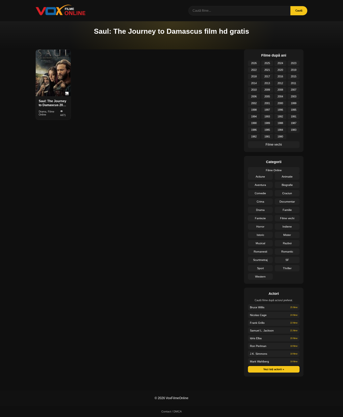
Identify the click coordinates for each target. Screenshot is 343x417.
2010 (254, 89)
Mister (287, 234)
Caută (298, 10)
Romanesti (260, 251)
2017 (267, 76)
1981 (267, 136)
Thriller (287, 268)
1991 (293, 116)
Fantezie (260, 218)
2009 (267, 89)
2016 (280, 76)
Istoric (260, 234)
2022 (254, 69)
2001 (267, 103)
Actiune (260, 176)
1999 (293, 103)
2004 (280, 96)
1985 (267, 129)
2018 (254, 76)
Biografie (287, 184)
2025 (267, 63)
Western (260, 276)
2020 (280, 69)
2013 (267, 83)
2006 (254, 96)
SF (287, 259)
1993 (267, 116)
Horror (260, 226)
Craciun (287, 193)
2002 (254, 103)
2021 (267, 69)
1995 (293, 109)
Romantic (287, 251)
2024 (280, 63)
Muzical (260, 243)
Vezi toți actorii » (273, 369)
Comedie (260, 193)
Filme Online (274, 170)
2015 (293, 76)
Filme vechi (274, 144)
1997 (267, 109)
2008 (280, 89)
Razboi (287, 243)
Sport (260, 268)
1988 (280, 123)
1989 (267, 123)
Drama (260, 209)
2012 (280, 83)
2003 (293, 96)
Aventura (260, 184)
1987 (293, 123)
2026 (254, 63)
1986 (254, 129)
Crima (260, 201)
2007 (293, 89)
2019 (293, 69)
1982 (254, 136)
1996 (280, 109)
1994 (254, 116)
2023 (293, 63)
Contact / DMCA (171, 411)
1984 (280, 129)
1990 (254, 123)
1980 (280, 136)
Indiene (287, 226)
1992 (280, 116)
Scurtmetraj (260, 259)
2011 (293, 83)
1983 (293, 129)
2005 (267, 96)
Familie (287, 209)
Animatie (287, 176)
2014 (254, 83)
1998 (254, 109)
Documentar (287, 201)
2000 (280, 103)
